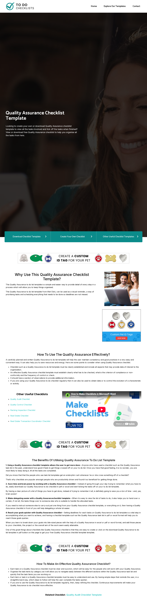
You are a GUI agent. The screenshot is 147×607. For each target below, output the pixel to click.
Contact (136, 6)
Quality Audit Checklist (20, 399)
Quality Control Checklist (21, 405)
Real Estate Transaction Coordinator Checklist (30, 421)
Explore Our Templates (115, 6)
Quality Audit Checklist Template (84, 594)
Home (94, 6)
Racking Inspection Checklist (22, 410)
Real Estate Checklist (19, 416)
